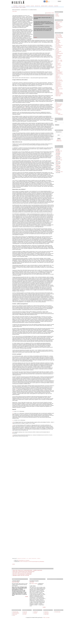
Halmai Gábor (14, 11)
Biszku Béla (57, 41)
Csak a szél (57, 44)
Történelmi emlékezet (59, 93)
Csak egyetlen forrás (59, 45)
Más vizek (24, 614)
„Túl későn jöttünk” (16, 580)
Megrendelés (46, 614)
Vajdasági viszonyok (59, 26)
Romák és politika (58, 84)
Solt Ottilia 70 (58, 85)
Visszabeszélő (58, 113)
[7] (43, 389)
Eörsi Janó (57, 49)
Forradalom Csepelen (34, 580)
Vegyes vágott (58, 95)
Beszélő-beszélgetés (59, 21)
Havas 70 (57, 59)
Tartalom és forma (59, 157)
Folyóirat (57, 13)
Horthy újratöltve (58, 65)
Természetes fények (59, 92)
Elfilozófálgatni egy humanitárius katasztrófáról (59, 152)
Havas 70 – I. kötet (59, 60)
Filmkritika (57, 24)
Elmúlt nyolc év (58, 46)
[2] (40, 110)
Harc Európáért (58, 58)
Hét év (57, 62)
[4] (12, 422)
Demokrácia (58, 23)
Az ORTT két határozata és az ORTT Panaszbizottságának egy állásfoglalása (43, 15)
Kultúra (57, 112)
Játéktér (24, 7)
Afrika (57, 38)
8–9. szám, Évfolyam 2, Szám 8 (17, 7)
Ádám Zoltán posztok (59, 37)
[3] (12, 420)
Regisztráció (59, 139)
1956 (57, 22)
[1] (24, 107)
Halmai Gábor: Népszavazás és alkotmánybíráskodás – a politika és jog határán (27, 570)
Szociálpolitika (58, 25)
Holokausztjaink (58, 63)
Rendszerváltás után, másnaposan (23, 560)
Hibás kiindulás (58, 162)
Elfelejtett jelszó (58, 140)
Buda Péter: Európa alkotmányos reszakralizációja (22, 574)
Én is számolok (58, 167)
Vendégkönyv (58, 106)
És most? (57, 50)
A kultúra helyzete (59, 35)
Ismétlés (57, 169)
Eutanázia (57, 52)
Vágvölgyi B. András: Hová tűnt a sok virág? (21, 575)
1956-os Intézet (58, 34)
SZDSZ (57, 87)
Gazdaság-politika (59, 55)
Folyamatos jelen (58, 105)
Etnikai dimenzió (58, 51)
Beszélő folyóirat (22, 558)
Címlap (44, 617)
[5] (31, 161)
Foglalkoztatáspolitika (59, 53)
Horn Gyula (57, 64)
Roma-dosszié (58, 108)
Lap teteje (47, 617)
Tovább (35, 37)
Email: (56, 121)
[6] (16, 389)
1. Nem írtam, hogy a (59, 171)
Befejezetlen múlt (58, 109)
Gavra (57, 54)
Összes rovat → (60, 114)
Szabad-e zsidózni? (59, 86)
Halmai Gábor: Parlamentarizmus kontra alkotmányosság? (23, 571)
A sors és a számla (59, 36)
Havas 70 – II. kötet (59, 61)
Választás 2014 (58, 94)
